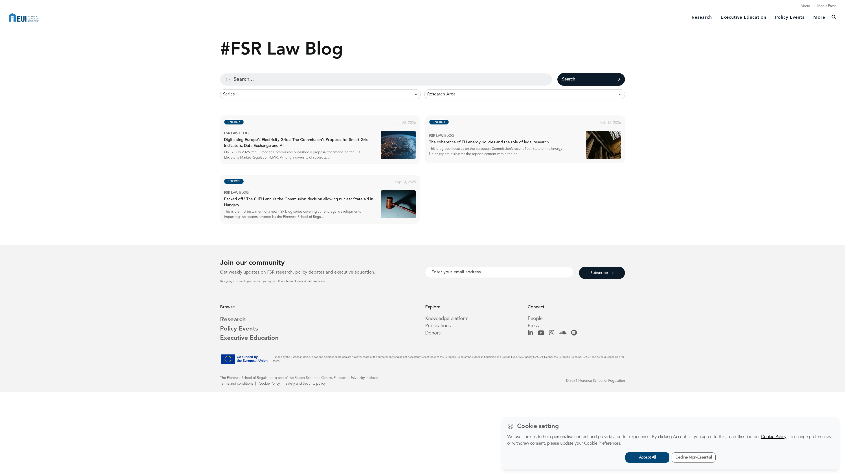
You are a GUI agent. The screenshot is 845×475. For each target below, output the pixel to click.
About (805, 6)
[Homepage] (24, 17)
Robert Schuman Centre (313, 378)
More (819, 17)
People (535, 318)
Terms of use (293, 281)
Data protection (316, 281)
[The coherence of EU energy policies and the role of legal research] (529, 139)
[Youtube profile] (541, 333)
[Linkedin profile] (530, 333)
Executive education (743, 17)
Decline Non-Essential (694, 457)
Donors (433, 333)
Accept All (647, 457)
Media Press (826, 6)
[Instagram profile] (551, 333)
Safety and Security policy (305, 383)
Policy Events (790, 17)
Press (533, 325)
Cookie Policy (269, 383)
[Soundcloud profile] (562, 333)
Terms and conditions (236, 383)
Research (702, 17)
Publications (438, 325)
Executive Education (249, 338)
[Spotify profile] (574, 333)
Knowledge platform (447, 318)
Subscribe (599, 273)
